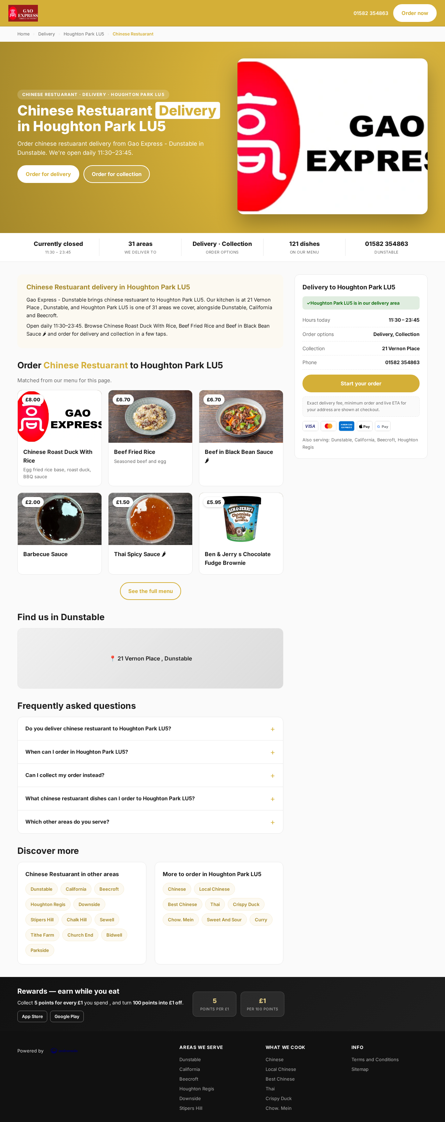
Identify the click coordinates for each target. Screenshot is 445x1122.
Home (23, 34)
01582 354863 (371, 13)
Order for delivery (48, 174)
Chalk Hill (77, 919)
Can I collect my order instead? (64, 775)
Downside (89, 904)
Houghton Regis (48, 904)
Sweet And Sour (224, 919)
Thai (215, 904)
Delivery (46, 34)
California (76, 889)
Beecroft (109, 889)
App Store (32, 1016)
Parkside (40, 950)
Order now (415, 13)
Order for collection (116, 174)
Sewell (107, 919)
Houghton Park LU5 (84, 34)
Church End (80, 935)
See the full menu (150, 591)
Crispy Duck (246, 904)
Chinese (177, 889)
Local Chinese (214, 889)
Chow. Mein (181, 919)
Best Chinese (182, 904)
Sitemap (360, 1069)
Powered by (30, 1050)
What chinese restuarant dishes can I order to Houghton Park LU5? (110, 798)
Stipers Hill (42, 919)
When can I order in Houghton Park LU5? (76, 751)
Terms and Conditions (375, 1059)
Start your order (361, 383)
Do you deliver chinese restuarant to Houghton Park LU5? (98, 728)
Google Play (67, 1016)
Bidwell (114, 935)
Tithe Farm (42, 935)
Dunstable (41, 889)
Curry (261, 919)
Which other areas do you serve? (67, 821)
